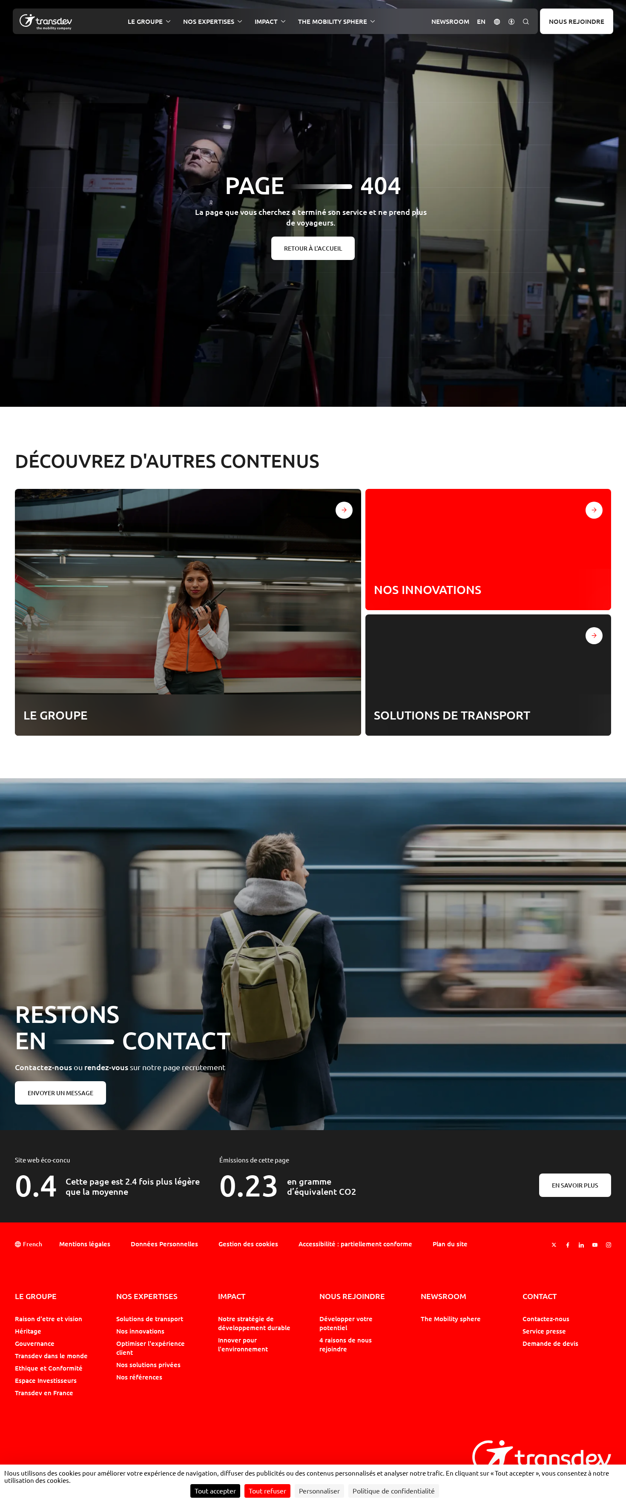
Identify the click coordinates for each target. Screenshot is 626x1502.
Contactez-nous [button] (546, 1318)
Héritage (28, 1331)
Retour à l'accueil (313, 248)
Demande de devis (550, 1343)
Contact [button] (540, 1296)
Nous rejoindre (576, 21)
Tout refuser (267, 1491)
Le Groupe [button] (145, 21)
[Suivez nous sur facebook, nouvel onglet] (567, 1244)
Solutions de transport (149, 1318)
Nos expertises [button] (208, 21)
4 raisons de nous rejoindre (345, 1344)
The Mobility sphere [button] (332, 21)
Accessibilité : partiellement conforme (355, 1244)
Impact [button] (266, 21)
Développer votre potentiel (346, 1323)
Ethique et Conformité (49, 1368)
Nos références (139, 1377)
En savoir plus (575, 1185)
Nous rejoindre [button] (352, 1296)
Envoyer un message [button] (60, 1093)
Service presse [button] (544, 1331)
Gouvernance (35, 1343)
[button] (497, 21)
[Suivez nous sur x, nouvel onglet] (554, 1244)
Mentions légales (84, 1244)
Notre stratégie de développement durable (254, 1323)
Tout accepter (215, 1491)
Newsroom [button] (450, 21)
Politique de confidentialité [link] (394, 1491)
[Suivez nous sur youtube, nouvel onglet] (594, 1244)
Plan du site (450, 1244)
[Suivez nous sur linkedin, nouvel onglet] (581, 1244)
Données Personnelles (164, 1244)
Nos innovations (140, 1331)
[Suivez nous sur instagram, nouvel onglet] (608, 1244)
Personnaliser (319, 1491)
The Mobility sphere (451, 1318)
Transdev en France (44, 1392)
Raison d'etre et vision (48, 1318)
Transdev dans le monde (51, 1355)
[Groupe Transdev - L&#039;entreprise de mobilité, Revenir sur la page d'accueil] (46, 22)
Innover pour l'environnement (243, 1344)
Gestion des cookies (248, 1244)
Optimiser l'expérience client (150, 1347)
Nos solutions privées (148, 1364)
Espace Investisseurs (46, 1380)
